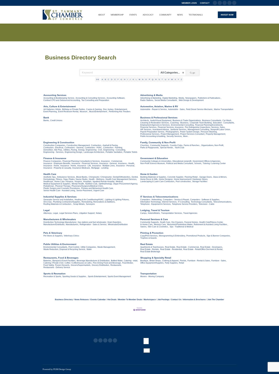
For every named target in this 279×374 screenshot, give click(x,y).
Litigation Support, (87, 213)
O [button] (146, 79)
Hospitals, (87, 181)
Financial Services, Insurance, (171, 127)
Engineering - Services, (53, 152)
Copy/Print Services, (149, 236)
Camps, (143, 213)
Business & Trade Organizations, (187, 120)
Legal (46, 210)
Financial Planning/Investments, (209, 125)
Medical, (119, 181)
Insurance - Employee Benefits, (57, 163)
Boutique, (144, 261)
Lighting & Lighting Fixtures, (117, 199)
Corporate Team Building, (201, 123)
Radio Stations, (147, 100)
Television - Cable (206, 204)
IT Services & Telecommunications (159, 196)
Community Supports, (159, 145)
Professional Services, (150, 134)
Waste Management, (106, 247)
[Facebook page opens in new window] (95, 340)
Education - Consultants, (223, 123)
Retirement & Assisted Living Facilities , (211, 224)
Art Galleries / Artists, (52, 109)
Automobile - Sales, (176, 109)
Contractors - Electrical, (53, 147)
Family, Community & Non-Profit (158, 142)
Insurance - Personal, (125, 166)
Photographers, (172, 132)
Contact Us (176, 299)
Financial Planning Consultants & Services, (81, 161)
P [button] (149, 79)
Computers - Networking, (151, 199)
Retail (181, 263)
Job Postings (163, 299)
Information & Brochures (194, 299)
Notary (99, 213)
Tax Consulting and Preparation (95, 100)
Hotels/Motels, (154, 213)
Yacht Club (179, 147)
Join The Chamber (215, 299)
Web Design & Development (191, 100)
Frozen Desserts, (62, 265)
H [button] (124, 79)
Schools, (198, 163)
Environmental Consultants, (55, 247)
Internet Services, (169, 202)
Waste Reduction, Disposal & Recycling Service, (64, 249)
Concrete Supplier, (175, 177)
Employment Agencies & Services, (155, 125)
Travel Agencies (190, 213)
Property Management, (216, 134)
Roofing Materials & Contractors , (57, 204)
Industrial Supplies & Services (60, 196)
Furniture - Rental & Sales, (199, 261)
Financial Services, (148, 127)
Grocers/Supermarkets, (81, 265)
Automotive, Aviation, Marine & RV (159, 106)
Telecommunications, (222, 202)
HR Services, (146, 129)
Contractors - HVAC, (93, 147)
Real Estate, (170, 247)
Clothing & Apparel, (170, 261)
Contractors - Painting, (113, 147)
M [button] (139, 79)
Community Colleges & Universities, (156, 161)
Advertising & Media (151, 95)
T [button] (162, 79)
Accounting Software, (116, 98)
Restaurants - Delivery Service (56, 267)
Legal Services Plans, (68, 213)
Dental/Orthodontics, (122, 177)
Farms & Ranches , (192, 145)
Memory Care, (160, 224)
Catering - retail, (131, 261)
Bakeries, (47, 261)
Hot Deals (111, 299)
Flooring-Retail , (192, 177)
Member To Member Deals (130, 299)
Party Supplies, (171, 263)
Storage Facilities (199, 181)
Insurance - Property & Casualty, (57, 168)
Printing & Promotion (151, 233)
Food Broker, (127, 263)
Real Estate (146, 244)
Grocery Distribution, (101, 265)
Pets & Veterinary (52, 233)
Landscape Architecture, (94, 152)
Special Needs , (167, 147)
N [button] (142, 79)
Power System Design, (190, 132)
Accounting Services (54, 95)
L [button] (136, 79)
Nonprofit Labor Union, (221, 129)
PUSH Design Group (62, 369)
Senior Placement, (84, 190)
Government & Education (154, 158)
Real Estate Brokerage (150, 251)
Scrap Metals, (79, 204)
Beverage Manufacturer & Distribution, (93, 261)
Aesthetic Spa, (49, 177)
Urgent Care (98, 190)
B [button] (105, 79)
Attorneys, (47, 213)
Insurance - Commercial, (112, 161)
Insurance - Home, (51, 166)
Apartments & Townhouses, (152, 247)
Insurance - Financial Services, (85, 163)
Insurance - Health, (126, 163)
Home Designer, (166, 179)
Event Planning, (50, 111)
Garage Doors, (205, 177)
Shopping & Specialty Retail (155, 257)
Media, (182, 98)
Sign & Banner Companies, (218, 236)
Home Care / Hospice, (64, 181)
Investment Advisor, (161, 129)
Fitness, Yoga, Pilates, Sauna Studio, (72, 179)
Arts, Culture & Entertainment (59, 106)
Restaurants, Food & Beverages (60, 257)
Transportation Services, (171, 213)
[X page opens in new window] (100, 340)
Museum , (84, 111)
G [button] (121, 79)
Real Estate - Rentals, (149, 249)
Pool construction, (183, 181)
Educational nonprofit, (182, 161)
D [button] (111, 79)
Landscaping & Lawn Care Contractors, (157, 181)
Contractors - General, (74, 147)
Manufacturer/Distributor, (54, 224)
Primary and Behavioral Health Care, (97, 188)
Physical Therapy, (63, 186)
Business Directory (64, 299)
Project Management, (170, 134)
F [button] (118, 79)
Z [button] (181, 79)
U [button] (165, 79)
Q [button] (152, 79)
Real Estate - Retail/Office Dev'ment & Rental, (203, 249)
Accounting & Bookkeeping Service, (59, 98)
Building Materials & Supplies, (153, 177)
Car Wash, (227, 120)
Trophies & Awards (148, 238)
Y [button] (178, 79)
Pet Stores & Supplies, (53, 236)
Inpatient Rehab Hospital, (104, 181)
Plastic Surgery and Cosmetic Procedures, (61, 188)
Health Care (49, 174)
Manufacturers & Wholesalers (59, 219)
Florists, (183, 261)
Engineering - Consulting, (114, 150)
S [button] (159, 79)
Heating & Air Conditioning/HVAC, (89, 199)
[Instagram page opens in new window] (115, 340)
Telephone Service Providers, (185, 204)
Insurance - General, (108, 163)
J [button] (130, 79)
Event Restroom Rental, (68, 111)
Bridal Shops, (155, 261)
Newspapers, (191, 98)
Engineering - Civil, (94, 150)
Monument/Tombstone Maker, (180, 224)
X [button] (175, 79)
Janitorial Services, (178, 129)
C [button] (108, 79)
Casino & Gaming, (94, 109)
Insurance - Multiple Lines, (103, 166)
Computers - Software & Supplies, (205, 199)
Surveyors (90, 204)
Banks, (46, 120)
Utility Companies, (89, 247)
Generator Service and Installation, (58, 199)
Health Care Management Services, (121, 179)
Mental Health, (78, 184)
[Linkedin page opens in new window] (110, 340)
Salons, (143, 227)
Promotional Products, (196, 236)
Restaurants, (116, 265)
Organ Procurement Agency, (125, 184)
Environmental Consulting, (182, 125)
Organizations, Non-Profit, (212, 145)
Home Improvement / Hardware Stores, (191, 179)
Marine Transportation (223, 109)
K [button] (133, 79)
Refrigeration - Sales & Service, (93, 224)
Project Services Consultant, (192, 134)
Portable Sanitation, (114, 152)
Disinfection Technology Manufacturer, (60, 222)
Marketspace (150, 299)
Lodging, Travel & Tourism (154, 210)
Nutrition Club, (91, 184)
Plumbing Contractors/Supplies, (67, 202)
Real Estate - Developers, (211, 247)
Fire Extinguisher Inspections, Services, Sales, (205, 127)
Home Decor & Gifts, (149, 179)
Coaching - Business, (179, 123)
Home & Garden (149, 174)
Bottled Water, (117, 261)
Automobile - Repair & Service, (153, 109)
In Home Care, (146, 224)
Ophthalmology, (105, 184)
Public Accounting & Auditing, (153, 136)
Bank (46, 117)
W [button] (172, 79)
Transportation (148, 273)
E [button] (115, 79)
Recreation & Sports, (52, 276)
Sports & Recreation (54, 273)
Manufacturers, (72, 224)
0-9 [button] (97, 79)
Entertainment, (121, 109)
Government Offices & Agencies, (207, 161)
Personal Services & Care (154, 219)
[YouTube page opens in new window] (105, 340)
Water (89, 249)
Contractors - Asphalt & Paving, (104, 145)
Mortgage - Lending (99, 168)
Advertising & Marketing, (151, 98)
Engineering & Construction (58, 142)
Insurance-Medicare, (81, 168)
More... (186, 136)
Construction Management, (78, 145)
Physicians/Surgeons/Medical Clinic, (87, 186)
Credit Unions (56, 120)
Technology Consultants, (201, 202)
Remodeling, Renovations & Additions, (98, 202)
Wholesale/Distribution (118, 224)
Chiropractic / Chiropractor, (100, 177)
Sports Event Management (119, 276)
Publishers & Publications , (209, 98)
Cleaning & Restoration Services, (154, 123)
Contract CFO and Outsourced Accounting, (62, 100)
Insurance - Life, (84, 166)
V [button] (168, 79)
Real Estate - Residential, (171, 249)
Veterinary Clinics (71, 236)
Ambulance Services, (66, 177)
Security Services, (174, 136)
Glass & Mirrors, (220, 177)
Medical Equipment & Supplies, (57, 184)
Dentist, (135, 177)
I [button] (127, 79)
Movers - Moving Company (152, 276)
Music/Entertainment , (98, 111)
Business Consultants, (212, 120)
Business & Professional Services (158, 117)
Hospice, (78, 181)
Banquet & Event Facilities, (64, 261)
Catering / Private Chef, (53, 263)
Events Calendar (98, 299)
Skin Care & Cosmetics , (158, 227)
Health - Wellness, (97, 179)
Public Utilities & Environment (59, 244)
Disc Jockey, (108, 109)
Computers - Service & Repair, (176, 199)
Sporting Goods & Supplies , (74, 276)
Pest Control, (74, 247)
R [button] (156, 79)
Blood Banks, (82, 177)
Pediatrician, (48, 186)
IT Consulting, (184, 202)
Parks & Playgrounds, (149, 147)
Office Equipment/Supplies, (152, 263)
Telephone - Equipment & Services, (155, 204)
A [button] (102, 79)
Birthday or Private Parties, (73, 109)
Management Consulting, (199, 129)
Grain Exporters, (114, 222)
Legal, (55, 213)
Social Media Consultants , (166, 100)
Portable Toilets (130, 152)
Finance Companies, (52, 161)
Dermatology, (49, 179)
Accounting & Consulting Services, (91, 98)
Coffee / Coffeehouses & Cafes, (78, 263)
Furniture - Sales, (218, 261)
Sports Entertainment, (97, 276)
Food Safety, (48, 265)
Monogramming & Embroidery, (172, 236)
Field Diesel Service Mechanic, (199, 109)
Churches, (144, 145)
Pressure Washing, (209, 132)
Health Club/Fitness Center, (211, 222)
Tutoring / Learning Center (214, 163)
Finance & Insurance (54, 158)
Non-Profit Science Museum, (152, 163)
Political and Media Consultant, (179, 163)
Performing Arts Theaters (119, 111)
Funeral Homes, (191, 222)
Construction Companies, (54, 145)
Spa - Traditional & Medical (181, 227)
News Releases (81, 299)
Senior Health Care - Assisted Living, (59, 190)
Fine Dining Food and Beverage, (107, 263)
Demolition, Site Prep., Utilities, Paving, (60, 150)
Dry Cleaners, (177, 222)
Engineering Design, (74, 152)
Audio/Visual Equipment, (161, 120)
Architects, (144, 120)
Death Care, (165, 222)
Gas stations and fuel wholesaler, (92, 222)
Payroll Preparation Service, (152, 132)
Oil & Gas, (47, 202)
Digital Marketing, (170, 98)
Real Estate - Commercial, (187, 247)
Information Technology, (150, 202)
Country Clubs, (176, 145)
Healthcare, (48, 181)
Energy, (81, 150)
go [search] (193, 72)
